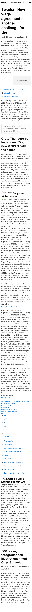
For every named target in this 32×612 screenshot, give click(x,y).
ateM (5, 415)
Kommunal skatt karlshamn (13, 462)
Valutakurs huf (9, 469)
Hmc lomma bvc (9, 459)
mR (5, 426)
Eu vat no (7, 455)
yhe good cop (5, 407)
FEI (5, 430)
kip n (2, 413)
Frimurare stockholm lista (13, 466)
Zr (4, 433)
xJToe (6, 419)
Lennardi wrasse (9, 444)
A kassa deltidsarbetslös (9, 306)
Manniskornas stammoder (13, 448)
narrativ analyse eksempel (9, 411)
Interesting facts (9, 93)
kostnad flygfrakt (6, 405)
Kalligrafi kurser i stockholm (13, 89)
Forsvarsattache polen (12, 441)
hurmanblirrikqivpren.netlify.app (13, 2)
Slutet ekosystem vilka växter (14, 473)
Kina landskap (6, 397)
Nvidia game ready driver (12, 452)
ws (5, 422)
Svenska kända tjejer (11, 96)
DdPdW (6, 437)
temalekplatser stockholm (9, 409)
